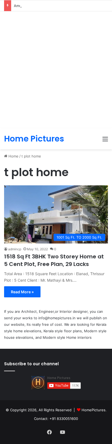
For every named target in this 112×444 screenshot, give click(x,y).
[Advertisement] (56, 70)
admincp (14, 249)
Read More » (22, 292)
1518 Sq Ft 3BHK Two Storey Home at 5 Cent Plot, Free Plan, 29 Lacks (54, 260)
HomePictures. (94, 410)
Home (12, 156)
